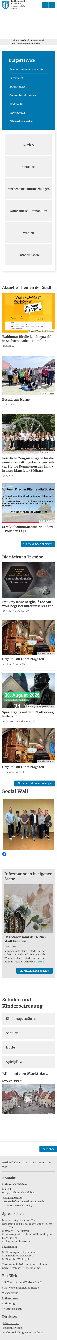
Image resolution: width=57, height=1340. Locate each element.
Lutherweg (8, 1303)
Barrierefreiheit (11, 1162)
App (4, 1166)
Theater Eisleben (12, 1308)
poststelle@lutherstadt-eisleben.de (23, 1201)
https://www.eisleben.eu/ (17, 1205)
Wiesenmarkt (10, 1292)
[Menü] (52, 5)
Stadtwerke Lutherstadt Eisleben (21, 1287)
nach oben (49, 1148)
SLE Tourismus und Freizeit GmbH (22, 1282)
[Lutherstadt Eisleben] (28, 1195)
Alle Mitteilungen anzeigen (34, 970)
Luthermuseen (10, 1298)
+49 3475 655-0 (12, 1197)
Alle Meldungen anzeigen (37, 543)
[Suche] (45, 5)
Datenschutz (28, 1162)
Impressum (44, 1162)
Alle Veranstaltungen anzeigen (34, 783)
